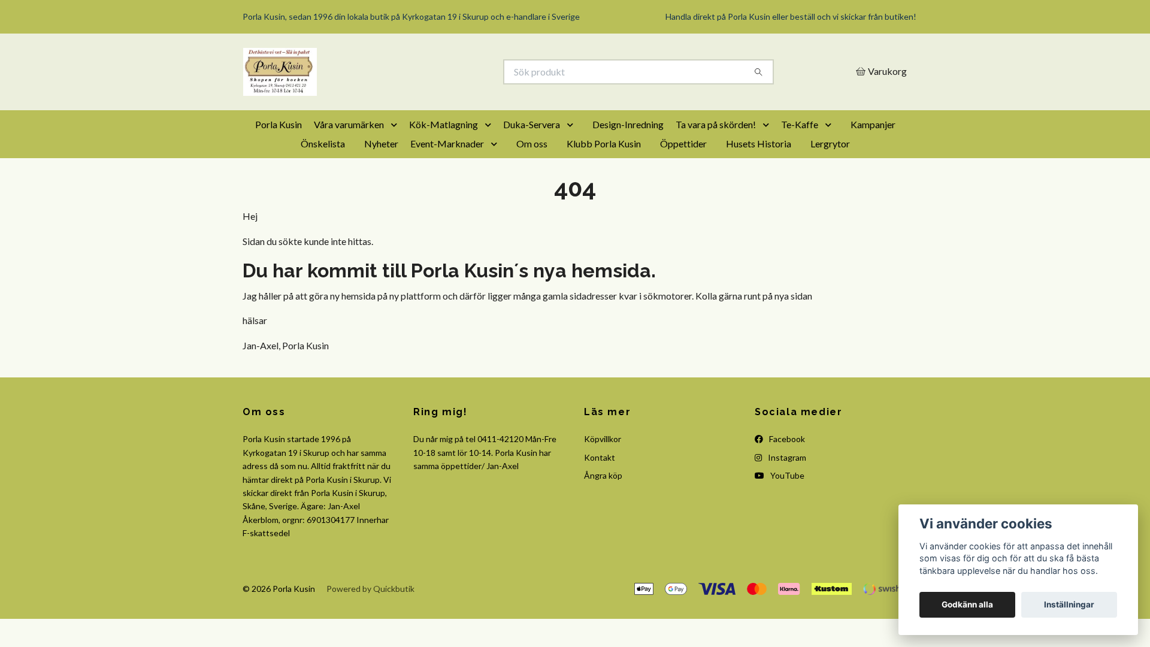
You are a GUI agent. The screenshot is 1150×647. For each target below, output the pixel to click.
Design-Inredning (628, 124)
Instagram (786, 457)
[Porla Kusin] (409, 71)
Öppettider (683, 143)
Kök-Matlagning (443, 124)
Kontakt (599, 457)
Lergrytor (830, 143)
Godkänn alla (967, 604)
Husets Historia (758, 143)
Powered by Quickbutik (370, 588)
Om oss (531, 143)
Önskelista (323, 143)
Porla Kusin (278, 124)
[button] (396, 124)
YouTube (786, 475)
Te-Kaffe (799, 124)
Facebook (786, 439)
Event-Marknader (447, 143)
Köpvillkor (602, 439)
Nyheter (381, 143)
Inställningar (1069, 604)
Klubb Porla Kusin (604, 143)
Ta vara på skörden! (716, 124)
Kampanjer (873, 124)
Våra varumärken (349, 124)
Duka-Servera (531, 124)
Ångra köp (603, 475)
